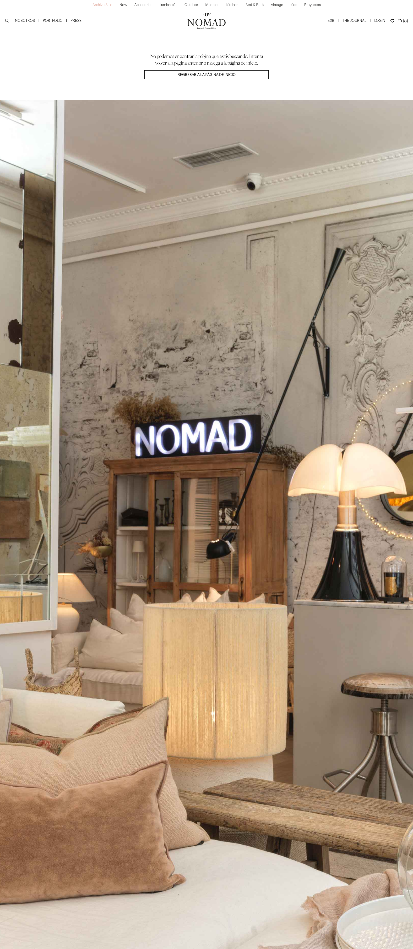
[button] (7, 21)
